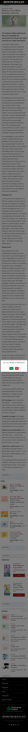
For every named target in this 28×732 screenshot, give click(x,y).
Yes (11, 368)
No (17, 368)
